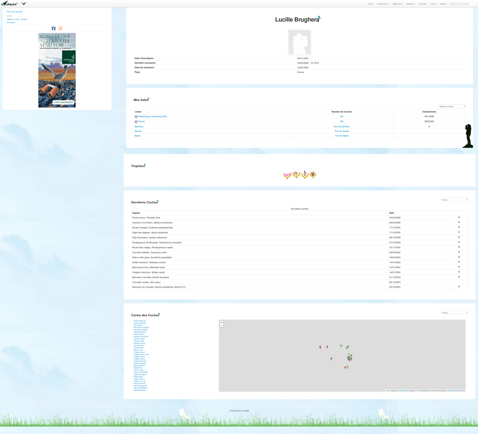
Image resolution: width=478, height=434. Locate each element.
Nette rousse (138, 350)
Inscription (423, 3)
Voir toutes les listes (14, 11)
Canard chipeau (139, 338)
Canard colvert (139, 341)
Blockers (139, 126)
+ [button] (221, 322)
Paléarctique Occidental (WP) (152, 116)
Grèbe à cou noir (140, 381)
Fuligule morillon (139, 359)
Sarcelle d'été (138, 347)
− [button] (221, 325)
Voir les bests (341, 135)
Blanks (138, 131)
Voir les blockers (342, 126)
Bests (137, 135)
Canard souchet (139, 343)
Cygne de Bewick (140, 323)
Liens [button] (433, 3)
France (141, 121)
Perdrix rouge (138, 370)
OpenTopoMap (452, 391)
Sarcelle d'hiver (139, 345)
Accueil (370, 3)
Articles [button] (443, 3)
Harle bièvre (138, 367)
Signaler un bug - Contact (17, 19)
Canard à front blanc (141, 336)
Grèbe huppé (138, 376)
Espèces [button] (410, 3)
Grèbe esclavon (139, 379)
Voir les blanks (342, 131)
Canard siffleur (139, 334)
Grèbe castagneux (140, 374)
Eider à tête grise (140, 363)
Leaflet (388, 391)
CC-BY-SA (419, 391)
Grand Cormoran (140, 383)
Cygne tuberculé (139, 321)
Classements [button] (382, 3)
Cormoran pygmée (140, 385)
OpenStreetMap (403, 391)
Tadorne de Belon (140, 332)
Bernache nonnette (140, 329)
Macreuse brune (139, 365)
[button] (24, 3)
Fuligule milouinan (140, 361)
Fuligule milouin (139, 352)
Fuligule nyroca (139, 356)
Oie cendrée (138, 325)
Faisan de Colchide (141, 372)
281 (342, 116)
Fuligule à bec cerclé (141, 354)
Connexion (11, 22)
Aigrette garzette (140, 390)
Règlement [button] (397, 3)
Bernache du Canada (141, 327)
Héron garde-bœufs (141, 388)
